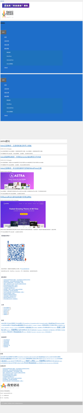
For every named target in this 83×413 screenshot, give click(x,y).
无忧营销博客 (6, 342)
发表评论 (31, 153)
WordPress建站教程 (18, 325)
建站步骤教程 (35, 327)
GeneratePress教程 (44, 323)
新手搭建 (58, 330)
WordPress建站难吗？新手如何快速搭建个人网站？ (14, 292)
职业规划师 (6, 346)
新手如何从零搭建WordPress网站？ (11, 286)
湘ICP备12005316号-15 (19, 403)
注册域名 (18, 363)
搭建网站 (16, 330)
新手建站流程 (9, 363)
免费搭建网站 (46, 325)
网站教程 (9, 52)
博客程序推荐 (7, 327)
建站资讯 (5, 311)
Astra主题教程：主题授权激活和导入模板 (16, 146)
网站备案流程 (18, 332)
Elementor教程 (23, 164)
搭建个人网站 (30, 361)
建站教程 (29, 327)
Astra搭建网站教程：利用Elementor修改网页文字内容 (20, 157)
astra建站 (22, 153)
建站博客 (6, 48)
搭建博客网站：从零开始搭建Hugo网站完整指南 (13, 281)
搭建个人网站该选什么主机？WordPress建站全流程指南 (15, 283)
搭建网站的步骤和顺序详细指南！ (10, 294)
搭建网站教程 (56, 361)
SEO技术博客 (6, 341)
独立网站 (22, 363)
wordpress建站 (7, 325)
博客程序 (61, 325)
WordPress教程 (28, 325)
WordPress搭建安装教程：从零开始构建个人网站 (13, 282)
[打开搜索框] (2, 28)
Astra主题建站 (10, 63)
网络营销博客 (6, 343)
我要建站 (2, 23)
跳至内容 (2, 1)
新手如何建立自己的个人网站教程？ (11, 298)
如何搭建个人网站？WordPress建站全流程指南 (13, 289)
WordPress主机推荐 (49, 356)
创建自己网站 (55, 325)
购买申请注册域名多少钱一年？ (10, 297)
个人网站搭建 (34, 325)
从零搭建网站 (39, 325)
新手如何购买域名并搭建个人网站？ (11, 285)
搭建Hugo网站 (54, 327)
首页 (5, 37)
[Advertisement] (41, 130)
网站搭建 (41, 363)
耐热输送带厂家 (7, 345)
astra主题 (10, 153)
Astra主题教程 (16, 153)
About (6, 67)
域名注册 (6, 44)
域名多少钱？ (12, 327)
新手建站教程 (4, 363)
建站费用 (40, 327)
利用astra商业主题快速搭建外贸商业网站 (15, 197)
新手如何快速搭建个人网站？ (9, 293)
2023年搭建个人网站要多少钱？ (10, 296)
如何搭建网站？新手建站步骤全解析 (11, 290)
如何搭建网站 (22, 327)
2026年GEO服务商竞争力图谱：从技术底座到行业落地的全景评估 (17, 279)
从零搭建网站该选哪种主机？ (9, 287)
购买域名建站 (55, 363)
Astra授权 (27, 153)
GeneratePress (10, 60)
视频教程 (4, 153)
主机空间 (6, 41)
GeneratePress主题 (35, 323)
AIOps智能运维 (7, 339)
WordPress (9, 56)
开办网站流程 (47, 327)
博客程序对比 (44, 358)
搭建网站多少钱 (26, 330)
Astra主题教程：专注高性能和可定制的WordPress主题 (21, 168)
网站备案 (10, 331)
